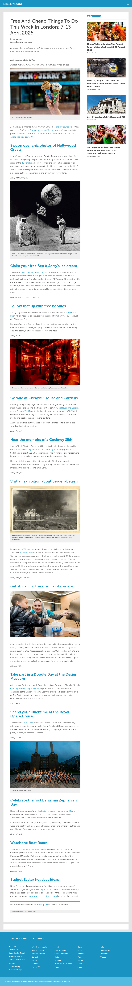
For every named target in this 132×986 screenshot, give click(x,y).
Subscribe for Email (17, 953)
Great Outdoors (61, 954)
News (79, 947)
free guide (43, 904)
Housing (58, 960)
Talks (102, 947)
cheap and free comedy (21, 137)
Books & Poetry (38, 954)
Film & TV (36, 967)
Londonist (17, 39)
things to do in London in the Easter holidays (58, 889)
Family (34, 960)
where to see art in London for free (34, 133)
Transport (104, 954)
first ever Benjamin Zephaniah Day (57, 811)
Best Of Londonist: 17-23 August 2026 (106, 117)
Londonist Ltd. (68, 981)
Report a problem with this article (24, 911)
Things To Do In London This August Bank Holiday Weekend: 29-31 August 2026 (106, 47)
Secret (80, 960)
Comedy (35, 957)
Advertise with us (16, 956)
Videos (103, 957)
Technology (105, 950)
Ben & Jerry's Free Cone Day (34, 272)
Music (57, 967)
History (57, 957)
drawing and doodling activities (24, 688)
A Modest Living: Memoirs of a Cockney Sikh (37, 449)
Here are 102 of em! (64, 127)
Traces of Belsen (27, 552)
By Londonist (91, 53)
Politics (80, 954)
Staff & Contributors (17, 960)
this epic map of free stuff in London (41, 130)
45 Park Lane (28, 163)
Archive (12, 963)
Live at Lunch (27, 722)
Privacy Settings (15, 970)
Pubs (79, 957)
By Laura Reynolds (93, 89)
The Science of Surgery (62, 647)
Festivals (35, 964)
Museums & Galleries (63, 964)
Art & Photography (39, 947)
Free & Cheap (60, 950)
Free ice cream (17, 117)
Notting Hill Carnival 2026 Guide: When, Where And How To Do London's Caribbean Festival (104, 150)
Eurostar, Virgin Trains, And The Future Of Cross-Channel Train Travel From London (106, 83)
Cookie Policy (14, 966)
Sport (79, 964)
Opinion (80, 950)
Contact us (13, 950)
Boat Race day (27, 849)
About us (12, 946)
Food (57, 947)
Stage (79, 967)
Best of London (38, 950)
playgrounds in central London (43, 896)
